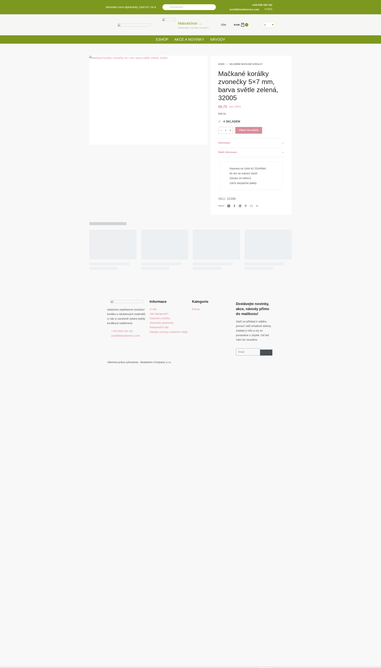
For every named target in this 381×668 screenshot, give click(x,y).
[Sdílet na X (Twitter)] (228, 206)
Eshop (162, 39)
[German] (260, 24)
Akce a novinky (189, 39)
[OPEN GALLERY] (148, 100)
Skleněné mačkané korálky (246, 64)
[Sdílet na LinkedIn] (240, 206)
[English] (256, 24)
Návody (217, 39)
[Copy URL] (257, 206)
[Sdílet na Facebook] (234, 206)
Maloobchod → (190, 23)
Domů (221, 64)
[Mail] (251, 206)
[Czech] (253, 24)
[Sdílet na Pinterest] (245, 206)
